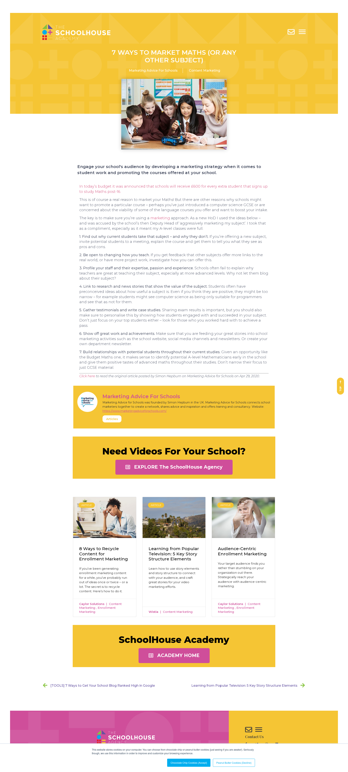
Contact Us (254, 736)
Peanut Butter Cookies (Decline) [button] (234, 762)
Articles (112, 419)
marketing (160, 218)
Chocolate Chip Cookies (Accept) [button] (189, 762)
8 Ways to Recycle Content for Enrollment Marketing (103, 553)
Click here (87, 376)
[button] (174, 467)
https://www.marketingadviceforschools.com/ (135, 411)
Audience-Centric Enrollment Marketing (242, 551)
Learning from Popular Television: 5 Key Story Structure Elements (174, 553)
